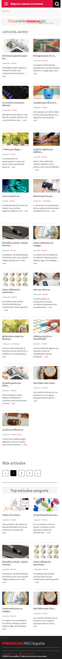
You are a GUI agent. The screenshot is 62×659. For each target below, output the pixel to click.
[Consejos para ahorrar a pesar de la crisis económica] (46, 92)
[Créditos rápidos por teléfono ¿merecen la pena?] (46, 138)
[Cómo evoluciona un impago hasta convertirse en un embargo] (46, 232)
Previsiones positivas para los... (14, 57)
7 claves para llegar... (12, 149)
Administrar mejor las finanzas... (12, 337)
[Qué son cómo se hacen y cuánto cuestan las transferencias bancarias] (46, 279)
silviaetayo (47, 201)
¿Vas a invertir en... (11, 196)
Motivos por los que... (43, 196)
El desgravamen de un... (44, 55)
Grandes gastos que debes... (11, 384)
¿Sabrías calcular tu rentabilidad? (42, 337)
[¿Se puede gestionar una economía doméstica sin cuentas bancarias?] (46, 504)
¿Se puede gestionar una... (46, 515)
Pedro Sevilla (16, 434)
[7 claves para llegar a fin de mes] (15, 138)
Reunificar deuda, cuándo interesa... (15, 244)
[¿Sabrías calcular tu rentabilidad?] (46, 325)
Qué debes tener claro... (44, 383)
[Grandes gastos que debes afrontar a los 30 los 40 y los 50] (15, 372)
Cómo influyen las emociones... (11, 291)
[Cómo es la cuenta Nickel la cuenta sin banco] (15, 504)
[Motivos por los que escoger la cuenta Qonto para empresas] (46, 185)
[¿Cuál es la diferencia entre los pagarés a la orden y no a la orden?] (15, 419)
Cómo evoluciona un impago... (43, 244)
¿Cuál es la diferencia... (13, 429)
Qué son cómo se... (42, 289)
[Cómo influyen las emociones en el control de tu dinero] (15, 279)
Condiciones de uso (10, 653)
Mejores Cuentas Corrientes (27, 3)
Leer (4, 76)
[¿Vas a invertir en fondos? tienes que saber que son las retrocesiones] (15, 185)
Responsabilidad (28, 653)
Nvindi (14, 63)
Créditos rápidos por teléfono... (43, 150)
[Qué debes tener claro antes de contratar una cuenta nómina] (46, 372)
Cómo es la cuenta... (12, 515)
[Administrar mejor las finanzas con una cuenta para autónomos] (15, 325)
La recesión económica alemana (13, 104)
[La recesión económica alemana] (15, 92)
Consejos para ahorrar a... (45, 102)
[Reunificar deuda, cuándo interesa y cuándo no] (15, 232)
